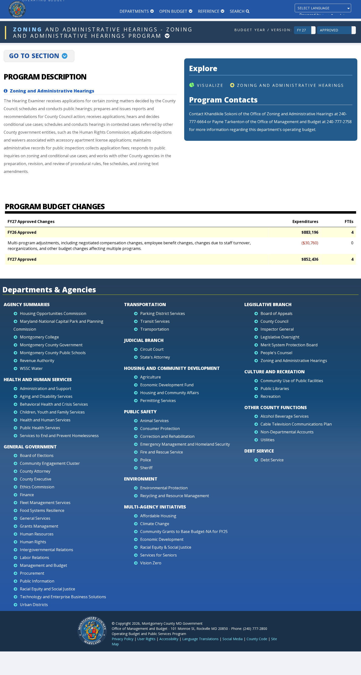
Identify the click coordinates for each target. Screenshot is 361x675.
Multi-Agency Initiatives (155, 507)
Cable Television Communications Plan (296, 424)
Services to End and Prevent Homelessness (59, 435)
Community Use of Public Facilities (292, 380)
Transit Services (155, 321)
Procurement (32, 573)
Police (145, 460)
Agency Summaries (27, 304)
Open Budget (173, 11)
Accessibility (168, 638)
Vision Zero (150, 563)
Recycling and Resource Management (174, 495)
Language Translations (200, 638)
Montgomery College (39, 337)
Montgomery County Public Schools (53, 352)
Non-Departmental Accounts (287, 432)
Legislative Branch (268, 304)
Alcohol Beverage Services (285, 416)
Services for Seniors (158, 555)
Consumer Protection (160, 428)
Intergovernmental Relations (46, 549)
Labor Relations (34, 557)
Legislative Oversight (280, 337)
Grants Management (39, 526)
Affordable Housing (158, 516)
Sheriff (146, 467)
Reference (208, 11)
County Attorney (35, 471)
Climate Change (154, 523)
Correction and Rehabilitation (167, 436)
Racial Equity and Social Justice (47, 589)
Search (237, 11)
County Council (274, 321)
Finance (27, 494)
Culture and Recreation (274, 372)
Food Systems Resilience (42, 510)
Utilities (268, 439)
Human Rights (33, 542)
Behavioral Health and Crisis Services (54, 404)
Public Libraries (275, 388)
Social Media (232, 638)
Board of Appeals (276, 313)
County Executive (35, 479)
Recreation (270, 396)
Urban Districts (34, 604)
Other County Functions (275, 407)
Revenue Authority (37, 360)
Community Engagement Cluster (50, 463)
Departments (134, 11)
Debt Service (259, 451)
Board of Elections (37, 455)
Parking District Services (162, 313)
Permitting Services (158, 400)
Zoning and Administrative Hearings (290, 85)
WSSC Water (31, 368)
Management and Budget (43, 565)
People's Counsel (276, 352)
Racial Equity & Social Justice (165, 547)
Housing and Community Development (172, 368)
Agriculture (150, 377)
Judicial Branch (144, 340)
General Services (35, 518)
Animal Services (154, 420)
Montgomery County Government (51, 345)
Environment (140, 479)
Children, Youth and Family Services (52, 412)
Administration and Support (45, 388)
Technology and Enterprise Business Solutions (63, 596)
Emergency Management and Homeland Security (185, 444)
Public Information (37, 581)
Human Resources (37, 534)
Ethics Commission (37, 487)
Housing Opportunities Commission (53, 313)
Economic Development (161, 539)
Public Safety (140, 412)
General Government (30, 447)
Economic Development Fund (167, 385)
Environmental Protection (164, 488)
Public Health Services (40, 427)
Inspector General (277, 329)
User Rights (146, 638)
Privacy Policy (122, 638)
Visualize (210, 85)
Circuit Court (152, 349)
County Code (257, 638)
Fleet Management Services (45, 502)
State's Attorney (155, 357)
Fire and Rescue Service (161, 452)
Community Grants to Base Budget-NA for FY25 (184, 531)
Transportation (145, 304)
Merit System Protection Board (289, 345)
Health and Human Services (38, 379)
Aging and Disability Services (46, 396)
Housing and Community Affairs (169, 392)
